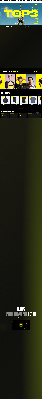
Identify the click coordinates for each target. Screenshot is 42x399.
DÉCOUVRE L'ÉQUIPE (36, 71)
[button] (36, 2)
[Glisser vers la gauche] (38, 94)
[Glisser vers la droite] (39, 94)
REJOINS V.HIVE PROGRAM (21, 317)
